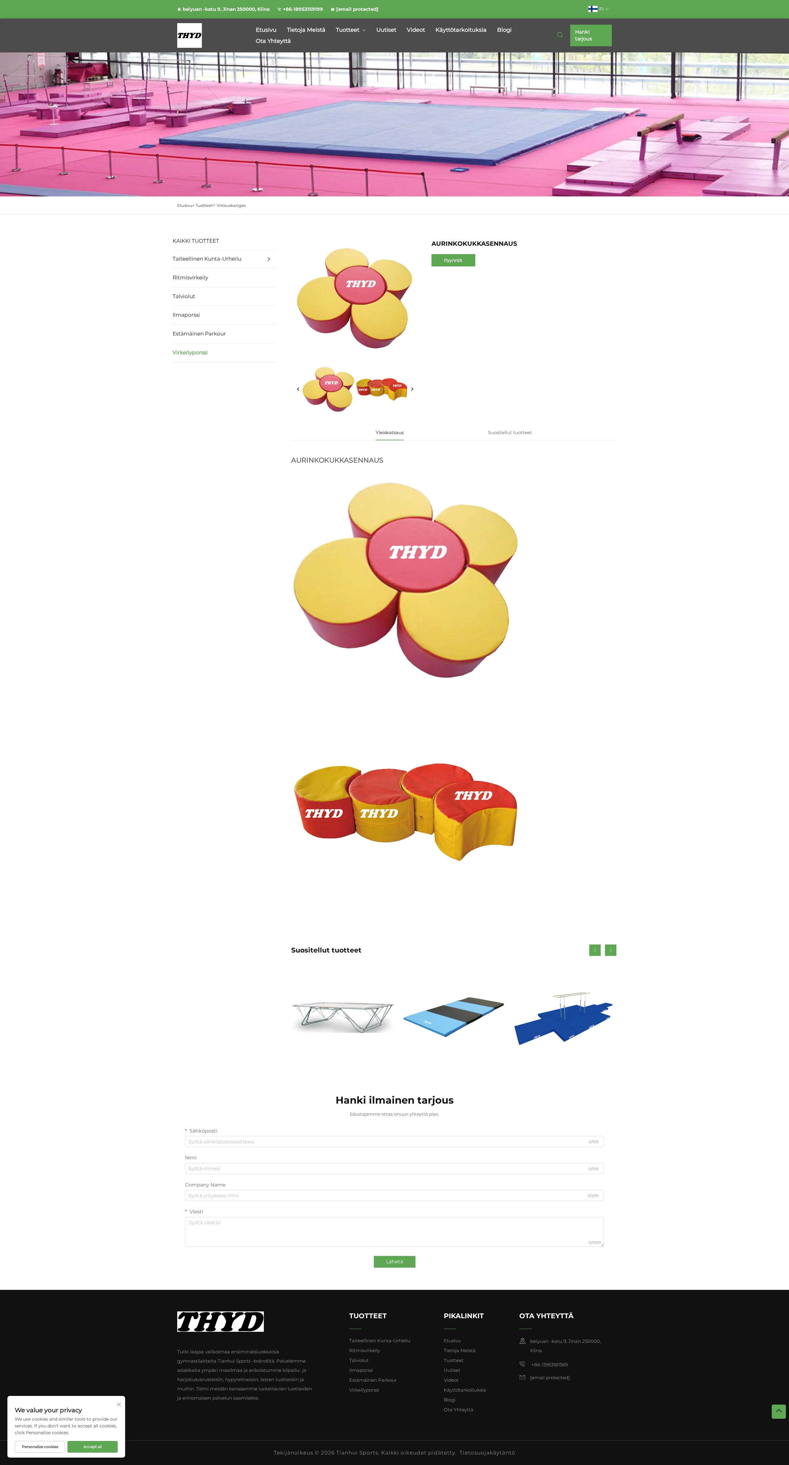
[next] (412, 389)
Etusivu (266, 30)
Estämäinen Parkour (199, 334)
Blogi (504, 30)
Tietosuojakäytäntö (487, 1453)
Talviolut (184, 296)
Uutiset (386, 30)
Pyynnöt (453, 260)
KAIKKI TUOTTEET (196, 241)
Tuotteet (347, 30)
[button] (595, 950)
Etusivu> (185, 205)
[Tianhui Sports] (209, 35)
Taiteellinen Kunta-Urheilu (207, 259)
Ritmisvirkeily (190, 277)
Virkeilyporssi (190, 352)
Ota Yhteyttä (273, 41)
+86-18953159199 (303, 9)
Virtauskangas (231, 205)
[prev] (298, 389)
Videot (416, 30)
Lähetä (394, 1262)
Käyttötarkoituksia (461, 30)
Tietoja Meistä (306, 30)
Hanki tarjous (583, 35)
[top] (779, 1412)
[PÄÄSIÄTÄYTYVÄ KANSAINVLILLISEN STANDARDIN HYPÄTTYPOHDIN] (343, 1017)
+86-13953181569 (549, 1365)
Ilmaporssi (186, 315)
